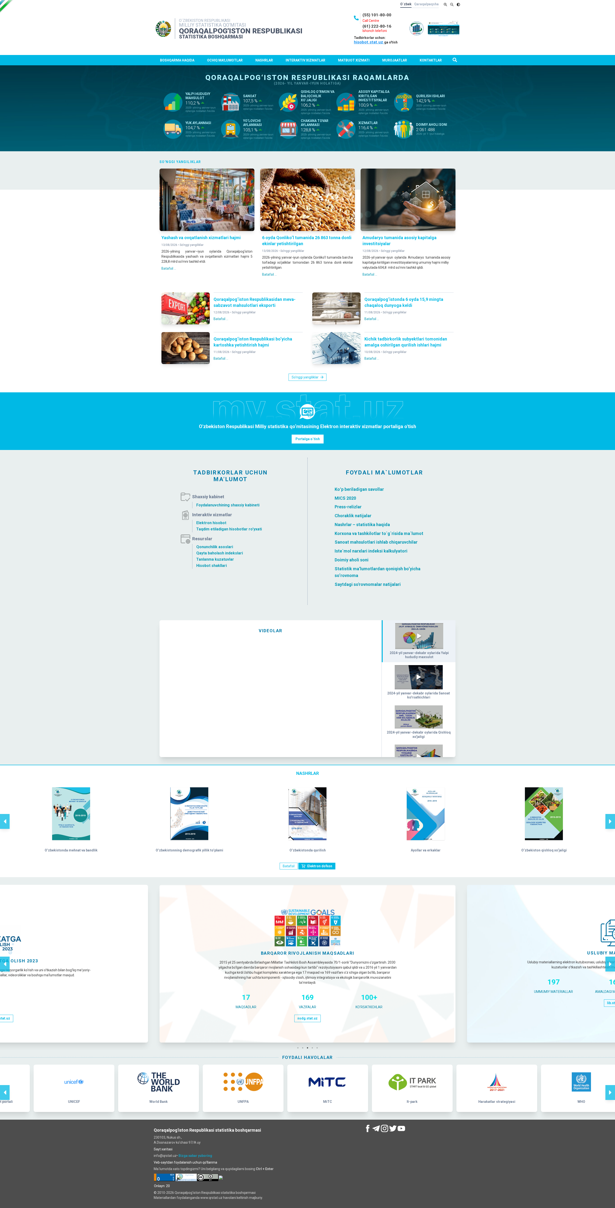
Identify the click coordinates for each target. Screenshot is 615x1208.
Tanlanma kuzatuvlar (215, 559)
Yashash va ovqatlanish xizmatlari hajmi (201, 237)
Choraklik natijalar (353, 515)
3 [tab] (308, 1047)
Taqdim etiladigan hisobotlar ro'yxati (229, 529)
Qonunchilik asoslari (214, 547)
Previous (5, 816)
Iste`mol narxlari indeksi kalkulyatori (371, 550)
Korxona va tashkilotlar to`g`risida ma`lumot (379, 533)
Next (610, 816)
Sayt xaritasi (163, 1149)
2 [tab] (303, 1047)
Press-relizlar (348, 506)
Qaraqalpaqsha (426, 4)
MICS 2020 (345, 497)
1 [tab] (299, 1047)
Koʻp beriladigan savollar (359, 489)
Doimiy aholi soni (352, 559)
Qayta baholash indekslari (219, 553)
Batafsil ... (168, 268)
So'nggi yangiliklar (191, 245)
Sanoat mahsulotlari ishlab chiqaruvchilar (376, 542)
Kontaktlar (431, 60)
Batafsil (289, 866)
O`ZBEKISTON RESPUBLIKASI (204, 20)
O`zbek (406, 4)
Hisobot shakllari (211, 565)
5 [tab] (318, 1047)
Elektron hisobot (211, 523)
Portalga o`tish (307, 439)
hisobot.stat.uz (369, 42)
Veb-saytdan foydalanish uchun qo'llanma (185, 1162)
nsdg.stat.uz (307, 1018)
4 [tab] (313, 1047)
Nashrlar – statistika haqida (362, 524)
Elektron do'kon (319, 866)
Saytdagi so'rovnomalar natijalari (368, 584)
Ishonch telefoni (375, 31)
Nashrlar (264, 60)
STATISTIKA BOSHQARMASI (211, 37)
